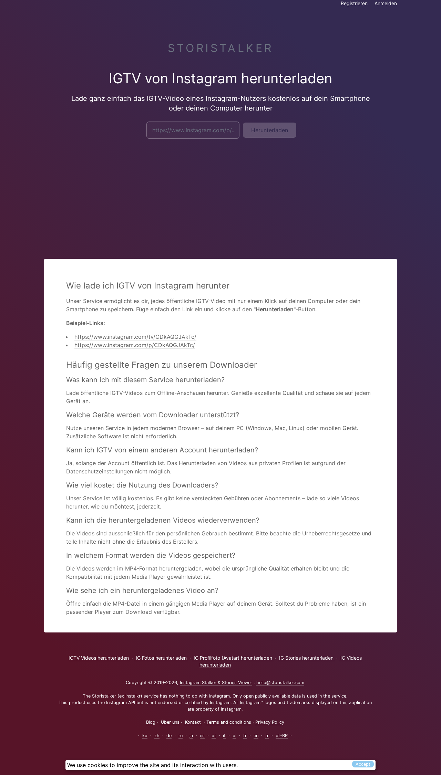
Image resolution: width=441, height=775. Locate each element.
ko (144, 735)
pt (214, 735)
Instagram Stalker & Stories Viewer (216, 682)
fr (245, 735)
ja (191, 735)
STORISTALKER (221, 48)
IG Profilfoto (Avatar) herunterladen (233, 658)
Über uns (170, 722)
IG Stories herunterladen (306, 658)
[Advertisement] (220, 194)
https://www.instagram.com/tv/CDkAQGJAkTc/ (135, 336)
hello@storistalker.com (280, 682)
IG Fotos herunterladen (161, 658)
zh (157, 735)
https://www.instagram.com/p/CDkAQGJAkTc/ (134, 345)
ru (180, 735)
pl (234, 735)
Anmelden (386, 3)
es (202, 735)
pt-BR (282, 735)
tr (267, 735)
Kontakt (193, 722)
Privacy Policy (269, 722)
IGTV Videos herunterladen (99, 658)
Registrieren (354, 3)
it (224, 735)
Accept (363, 764)
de (169, 735)
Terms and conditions (228, 722)
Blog (150, 722)
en (256, 735)
